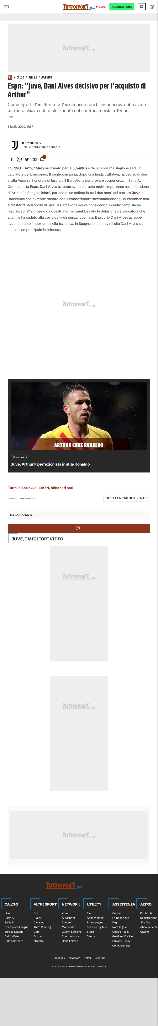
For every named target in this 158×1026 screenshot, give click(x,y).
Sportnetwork (70, 936)
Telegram (99, 957)
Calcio (20, 77)
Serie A (33, 77)
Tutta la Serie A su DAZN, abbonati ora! (40, 488)
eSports (39, 941)
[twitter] (27, 159)
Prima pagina (95, 922)
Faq (114, 922)
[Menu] (6, 6)
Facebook (59, 957)
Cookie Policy (120, 931)
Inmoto (66, 922)
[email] (35, 159)
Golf (36, 931)
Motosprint (68, 927)
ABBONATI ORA (122, 7)
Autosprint (68, 918)
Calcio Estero (13, 936)
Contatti (117, 913)
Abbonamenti (95, 918)
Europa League (14, 931)
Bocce (38, 936)
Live (102, 6)
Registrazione (148, 918)
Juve (136, 193)
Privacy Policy (121, 941)
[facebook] (11, 159)
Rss (89, 913)
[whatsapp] (19, 159)
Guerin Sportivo (72, 931)
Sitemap (92, 936)
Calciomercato (14, 941)
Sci (36, 913)
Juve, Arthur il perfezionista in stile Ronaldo (50, 464)
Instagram (74, 957)
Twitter (87, 957)
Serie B (9, 922)
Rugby (38, 918)
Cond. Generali (121, 945)
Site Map (145, 922)
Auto (65, 913)
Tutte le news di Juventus (127, 498)
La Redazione (120, 918)
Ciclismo (39, 922)
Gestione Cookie (122, 936)
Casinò (144, 931)
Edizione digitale (97, 927)
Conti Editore (70, 941)
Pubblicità (146, 913)
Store (90, 931)
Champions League (16, 927)
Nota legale (119, 927)
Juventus (46, 77)
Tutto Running (42, 927)
